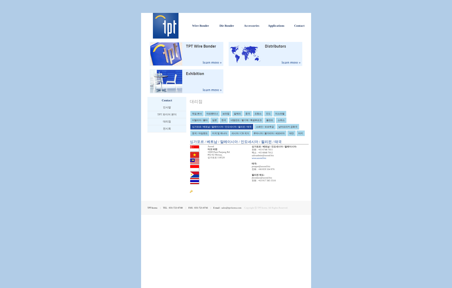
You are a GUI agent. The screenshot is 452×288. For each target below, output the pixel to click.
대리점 (167, 121)
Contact (299, 25)
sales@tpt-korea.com (231, 208)
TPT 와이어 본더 (167, 114)
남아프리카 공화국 (287, 126)
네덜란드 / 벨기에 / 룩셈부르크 (246, 120)
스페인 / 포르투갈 (265, 126)
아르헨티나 (212, 113)
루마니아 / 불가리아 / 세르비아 (269, 133)
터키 (300, 133)
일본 (214, 120)
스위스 (281, 120)
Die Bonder (226, 25)
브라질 (225, 113)
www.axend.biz (259, 158)
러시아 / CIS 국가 (240, 133)
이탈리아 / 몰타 (200, 120)
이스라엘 (279, 113)
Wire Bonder (200, 25)
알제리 (237, 113)
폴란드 (269, 120)
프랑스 (258, 113)
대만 (291, 133)
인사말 (167, 107)
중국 (247, 113)
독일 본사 (197, 113)
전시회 (167, 128)
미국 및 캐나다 (219, 133)
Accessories (251, 25)
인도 (268, 113)
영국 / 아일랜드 (200, 133)
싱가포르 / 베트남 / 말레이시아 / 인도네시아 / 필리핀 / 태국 (221, 126)
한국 (223, 120)
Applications (276, 25)
